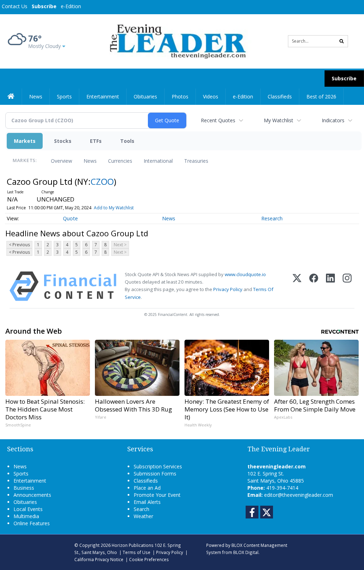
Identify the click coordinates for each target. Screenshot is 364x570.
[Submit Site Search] (342, 41)
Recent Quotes (218, 120)
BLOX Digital (245, 552)
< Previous (19, 245)
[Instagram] (347, 286)
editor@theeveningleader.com (298, 494)
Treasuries (196, 160)
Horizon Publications (133, 545)
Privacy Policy (227, 289)
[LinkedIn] (330, 286)
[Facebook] (313, 286)
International (158, 160)
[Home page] (176, 40)
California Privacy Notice (98, 559)
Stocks (62, 141)
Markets (25, 141)
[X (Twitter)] (297, 286)
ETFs (96, 141)
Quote (70, 218)
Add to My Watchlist (114, 208)
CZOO (102, 181)
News (90, 160)
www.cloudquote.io (245, 274)
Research (272, 218)
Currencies (120, 160)
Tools (127, 141)
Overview (61, 160)
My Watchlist (278, 120)
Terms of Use (136, 552)
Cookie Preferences (149, 559)
